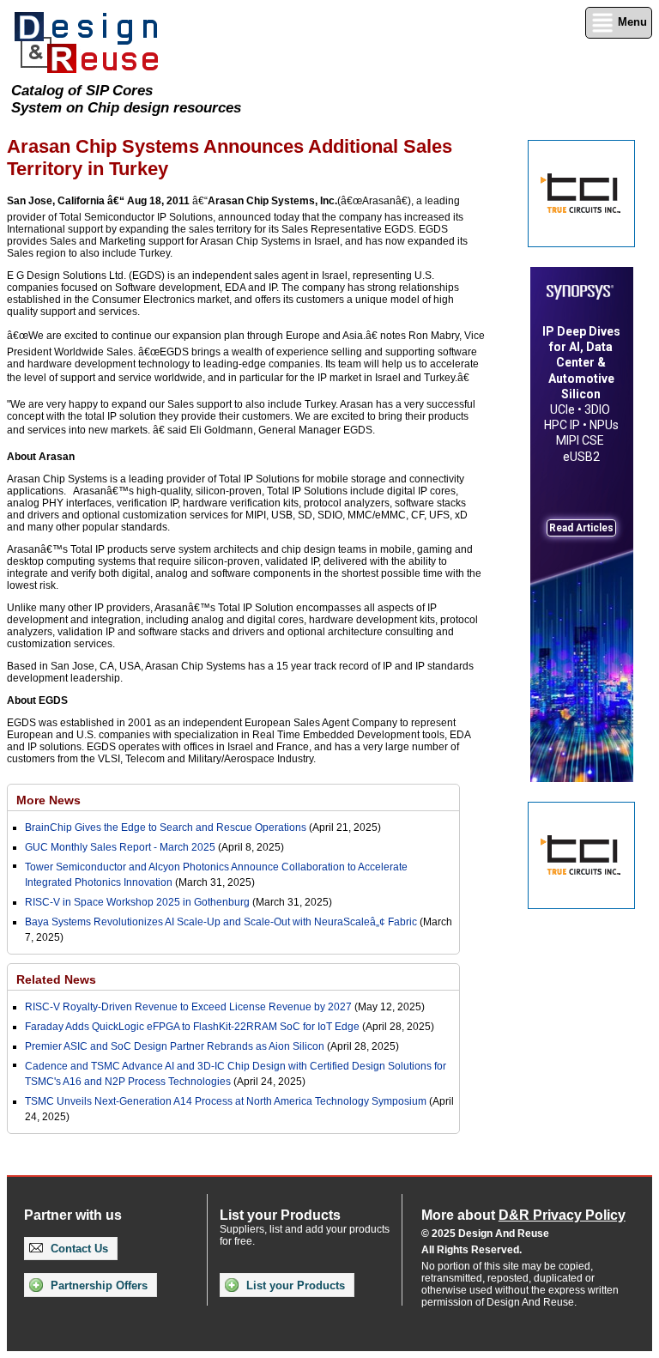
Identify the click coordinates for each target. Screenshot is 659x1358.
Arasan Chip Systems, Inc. (272, 201)
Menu (630, 21)
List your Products (294, 1285)
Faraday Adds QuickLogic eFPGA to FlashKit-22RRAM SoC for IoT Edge (192, 1027)
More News (48, 800)
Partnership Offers (97, 1285)
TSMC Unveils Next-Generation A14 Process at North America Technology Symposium (225, 1101)
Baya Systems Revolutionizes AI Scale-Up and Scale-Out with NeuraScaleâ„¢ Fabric (221, 922)
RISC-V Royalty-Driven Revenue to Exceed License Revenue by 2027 (188, 1007)
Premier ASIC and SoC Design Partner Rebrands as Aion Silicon (176, 1046)
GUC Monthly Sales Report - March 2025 (120, 847)
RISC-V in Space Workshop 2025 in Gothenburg (137, 902)
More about (523, 1215)
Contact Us (77, 1248)
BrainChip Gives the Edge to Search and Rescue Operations (165, 827)
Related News (56, 979)
